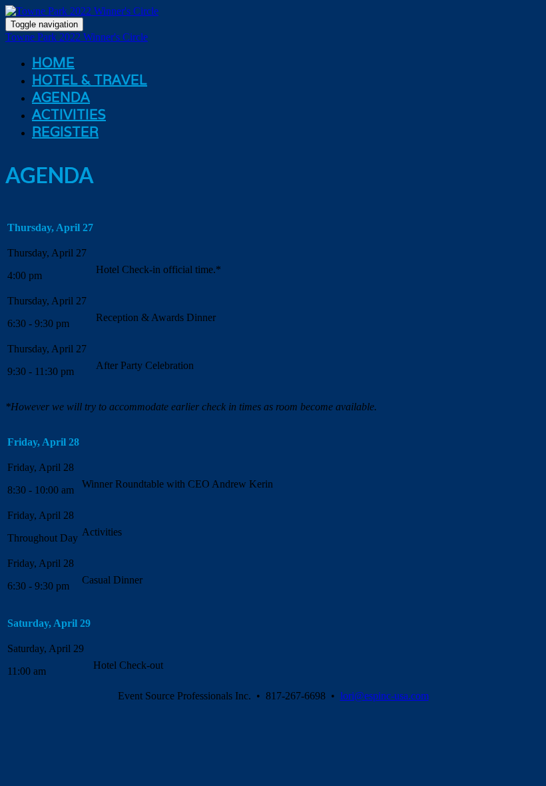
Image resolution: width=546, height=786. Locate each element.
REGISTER (65, 132)
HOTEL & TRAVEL (89, 80)
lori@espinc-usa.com (384, 695)
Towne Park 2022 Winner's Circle (76, 37)
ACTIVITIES (69, 114)
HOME (53, 62)
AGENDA (61, 97)
